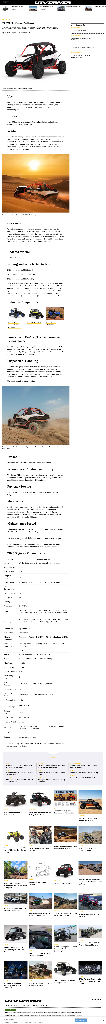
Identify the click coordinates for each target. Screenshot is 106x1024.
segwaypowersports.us (28, 737)
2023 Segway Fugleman (78, 30)
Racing (40, 763)
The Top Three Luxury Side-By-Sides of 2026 (40, 984)
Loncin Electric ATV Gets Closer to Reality (51, 773)
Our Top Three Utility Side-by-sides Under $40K (65, 914)
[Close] (103, 1020)
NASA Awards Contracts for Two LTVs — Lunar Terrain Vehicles (90, 981)
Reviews (72, 776)
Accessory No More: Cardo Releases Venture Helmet (83, 766)
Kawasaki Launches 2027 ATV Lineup (84, 773)
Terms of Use (20, 1006)
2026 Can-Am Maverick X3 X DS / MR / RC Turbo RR (20, 781)
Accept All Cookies (81, 1020)
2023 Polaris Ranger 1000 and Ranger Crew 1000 (80, 56)
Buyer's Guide (7, 19)
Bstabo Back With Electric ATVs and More (89, 849)
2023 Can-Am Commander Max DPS (82, 47)
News (7, 763)
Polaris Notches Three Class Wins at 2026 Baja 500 (65, 848)
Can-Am (8, 777)
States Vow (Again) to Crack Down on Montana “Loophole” (65, 949)
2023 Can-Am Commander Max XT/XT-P (81, 39)
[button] (92, 999)
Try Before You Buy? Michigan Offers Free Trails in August (15, 885)
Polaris (57, 880)
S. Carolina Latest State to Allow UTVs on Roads (15, 909)
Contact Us (35, 1006)
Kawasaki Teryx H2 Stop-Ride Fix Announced (39, 914)
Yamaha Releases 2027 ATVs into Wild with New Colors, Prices (15, 850)
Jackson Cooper (10, 33)
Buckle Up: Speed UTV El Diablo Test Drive (84, 779)
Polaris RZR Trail (13, 142)
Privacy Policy (10, 1006)
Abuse (28, 1006)
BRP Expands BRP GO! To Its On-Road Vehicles (40, 954)
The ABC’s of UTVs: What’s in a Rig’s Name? (64, 982)
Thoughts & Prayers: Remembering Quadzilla (51, 781)
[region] (53, 1020)
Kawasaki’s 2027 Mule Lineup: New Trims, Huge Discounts (19, 766)
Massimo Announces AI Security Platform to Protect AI (13, 985)
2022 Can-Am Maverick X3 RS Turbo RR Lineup (14, 324)
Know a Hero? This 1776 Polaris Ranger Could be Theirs (14, 949)
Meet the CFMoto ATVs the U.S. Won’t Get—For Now (20, 773)
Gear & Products (75, 763)
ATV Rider (44, 1006)
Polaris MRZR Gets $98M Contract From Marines (89, 944)
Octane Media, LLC (27, 1015)
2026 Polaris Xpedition (63, 883)
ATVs (7, 770)
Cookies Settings (10, 1010)
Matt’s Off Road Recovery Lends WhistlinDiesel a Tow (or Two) (90, 882)
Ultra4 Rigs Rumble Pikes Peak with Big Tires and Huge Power (51, 766)
